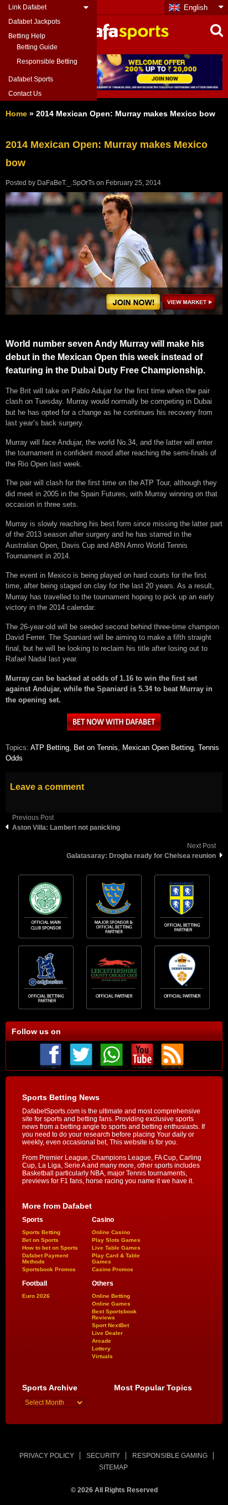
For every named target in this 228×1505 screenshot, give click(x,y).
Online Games (111, 1304)
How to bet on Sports (50, 1248)
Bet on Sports (40, 1240)
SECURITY (103, 1456)
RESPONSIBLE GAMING (170, 1456)
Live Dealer (107, 1333)
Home (16, 113)
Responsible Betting (47, 61)
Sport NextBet (110, 1325)
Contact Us (25, 93)
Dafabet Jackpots (34, 21)
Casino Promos (112, 1269)
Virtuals (102, 1356)
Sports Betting (41, 1232)
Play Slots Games (116, 1240)
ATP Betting (49, 747)
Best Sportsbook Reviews (114, 1314)
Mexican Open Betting (158, 747)
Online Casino (111, 1232)
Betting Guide (37, 47)
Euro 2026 (36, 1296)
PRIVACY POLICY (46, 1456)
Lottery (101, 1348)
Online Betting (111, 1296)
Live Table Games (116, 1248)
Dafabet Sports (30, 79)
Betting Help (26, 36)
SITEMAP (113, 1467)
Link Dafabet (27, 7)
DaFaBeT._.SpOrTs (66, 183)
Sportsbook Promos (49, 1269)
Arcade (101, 1341)
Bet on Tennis (96, 747)
